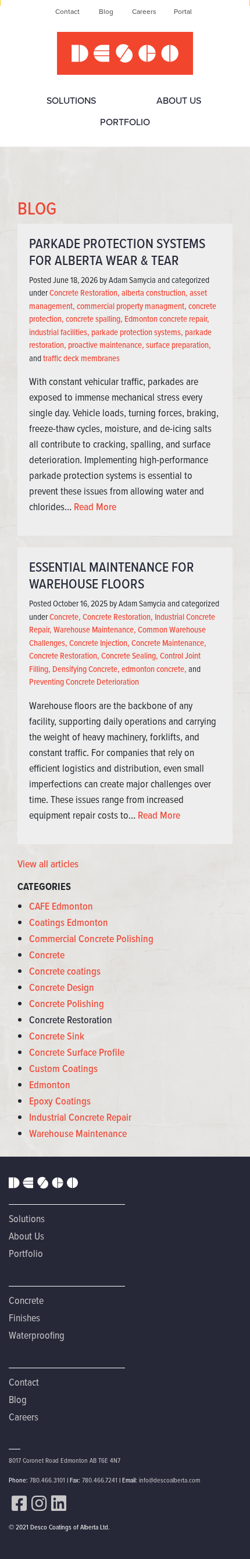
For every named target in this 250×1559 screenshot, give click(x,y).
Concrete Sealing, (129, 655)
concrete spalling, (94, 318)
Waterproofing (37, 1335)
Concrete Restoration (70, 1019)
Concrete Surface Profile (76, 1052)
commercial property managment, (132, 306)
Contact (67, 11)
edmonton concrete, (154, 669)
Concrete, (65, 616)
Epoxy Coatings (60, 1101)
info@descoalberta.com (169, 1480)
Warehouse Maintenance (78, 1133)
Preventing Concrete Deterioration (84, 681)
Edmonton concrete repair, (166, 318)
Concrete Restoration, (84, 292)
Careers (144, 11)
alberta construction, (155, 292)
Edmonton (49, 1084)
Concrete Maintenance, (168, 643)
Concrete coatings (65, 971)
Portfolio (125, 122)
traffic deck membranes (81, 358)
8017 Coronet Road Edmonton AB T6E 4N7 (64, 1460)
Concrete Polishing (66, 1003)
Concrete (47, 954)
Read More (95, 506)
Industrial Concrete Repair (80, 1117)
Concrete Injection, (99, 643)
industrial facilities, (59, 332)
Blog (106, 11)
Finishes (24, 1317)
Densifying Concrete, (86, 669)
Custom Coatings (63, 1068)
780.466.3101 (47, 1480)
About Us (178, 100)
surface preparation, (178, 345)
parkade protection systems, (137, 332)
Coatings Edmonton (68, 922)
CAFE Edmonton (61, 906)
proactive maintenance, (106, 345)
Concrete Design (61, 987)
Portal (183, 11)
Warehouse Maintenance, (94, 629)
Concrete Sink (56, 1036)
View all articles (47, 863)
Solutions (71, 100)
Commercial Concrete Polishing (91, 938)
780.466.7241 (99, 1480)
